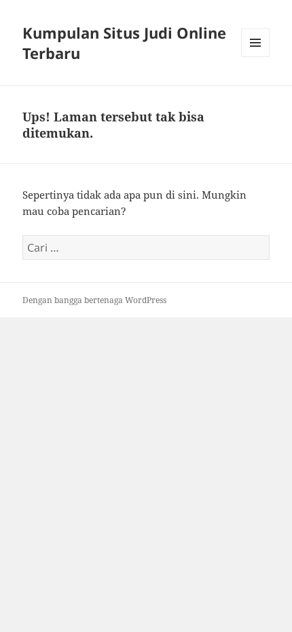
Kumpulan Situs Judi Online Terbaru (124, 42)
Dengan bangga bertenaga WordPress (94, 300)
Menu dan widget (256, 56)
